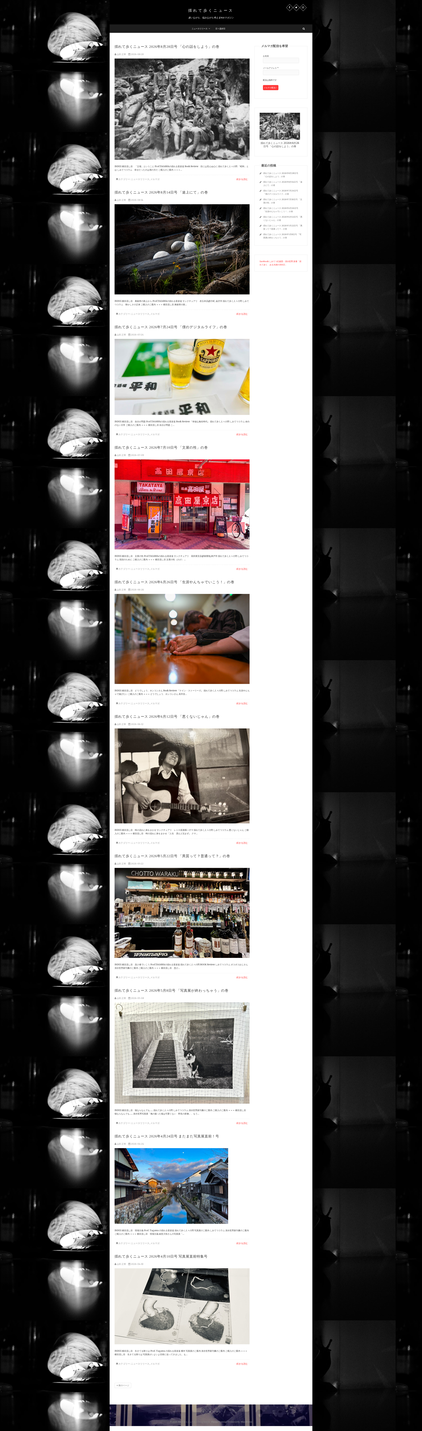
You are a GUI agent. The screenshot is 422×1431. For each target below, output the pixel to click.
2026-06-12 (136, 724)
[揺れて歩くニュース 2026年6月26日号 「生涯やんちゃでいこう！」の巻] (182, 639)
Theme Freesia (218, 1422)
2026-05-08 (137, 998)
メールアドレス (271, 68)
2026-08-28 (137, 54)
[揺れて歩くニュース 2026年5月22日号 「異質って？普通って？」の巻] (182, 913)
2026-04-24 (137, 1144)
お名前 (266, 56)
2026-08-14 (136, 200)
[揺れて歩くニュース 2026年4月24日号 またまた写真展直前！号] (182, 1186)
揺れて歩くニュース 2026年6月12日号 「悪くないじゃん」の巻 (167, 717)
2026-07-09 (137, 455)
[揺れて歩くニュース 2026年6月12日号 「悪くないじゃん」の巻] (182, 775)
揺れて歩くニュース (211, 10)
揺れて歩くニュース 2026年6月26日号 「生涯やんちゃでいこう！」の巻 (174, 582)
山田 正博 (121, 54)
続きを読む (242, 179)
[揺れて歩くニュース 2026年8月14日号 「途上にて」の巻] (182, 249)
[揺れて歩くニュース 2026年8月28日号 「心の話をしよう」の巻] (182, 109)
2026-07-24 (137, 334)
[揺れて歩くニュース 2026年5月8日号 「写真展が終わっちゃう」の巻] (182, 1053)
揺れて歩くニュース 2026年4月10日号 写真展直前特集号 (161, 1256)
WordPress (246, 1422)
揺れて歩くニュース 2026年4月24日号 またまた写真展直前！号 (167, 1136)
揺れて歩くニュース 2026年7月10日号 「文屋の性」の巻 (161, 448)
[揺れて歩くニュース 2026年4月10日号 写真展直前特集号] (182, 1306)
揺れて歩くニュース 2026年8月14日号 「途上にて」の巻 (161, 192)
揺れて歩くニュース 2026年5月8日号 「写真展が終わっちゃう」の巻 (171, 991)
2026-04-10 (136, 1264)
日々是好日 (220, 28)
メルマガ (155, 179)
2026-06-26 (137, 589)
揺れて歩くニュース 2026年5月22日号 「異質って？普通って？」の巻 (172, 856)
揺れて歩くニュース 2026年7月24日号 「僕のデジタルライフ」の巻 (171, 327)
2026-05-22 (136, 863)
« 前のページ (123, 1385)
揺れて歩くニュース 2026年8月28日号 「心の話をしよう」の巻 (167, 47)
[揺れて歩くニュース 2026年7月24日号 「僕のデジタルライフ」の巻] (182, 377)
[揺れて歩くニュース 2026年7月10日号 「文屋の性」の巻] (182, 504)
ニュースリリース (200, 28)
